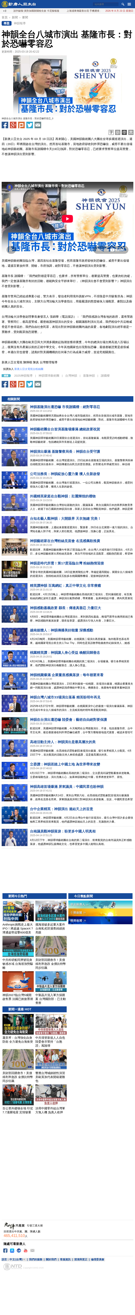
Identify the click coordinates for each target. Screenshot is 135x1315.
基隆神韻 (89, 375)
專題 (7, 23)
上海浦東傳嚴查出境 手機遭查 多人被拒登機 (63, 10)
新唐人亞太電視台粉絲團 (28, 369)
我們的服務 (35, 1259)
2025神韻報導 (23, 375)
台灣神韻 (71, 375)
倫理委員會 (97, 1259)
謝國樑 (105, 375)
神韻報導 (20, 23)
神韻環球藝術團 (49, 375)
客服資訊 (65, 1259)
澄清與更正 (80, 1259)
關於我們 (51, 1259)
